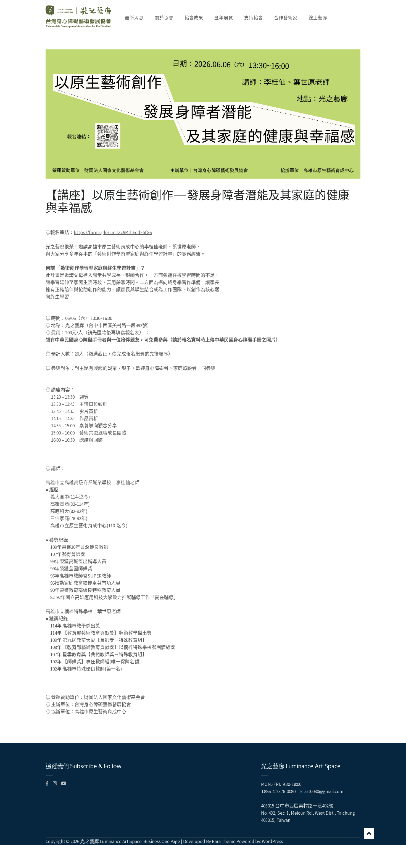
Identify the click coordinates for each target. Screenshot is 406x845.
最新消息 (134, 17)
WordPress (272, 841)
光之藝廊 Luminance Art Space (111, 841)
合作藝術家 (285, 17)
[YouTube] (63, 783)
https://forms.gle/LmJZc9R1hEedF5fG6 (113, 232)
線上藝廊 (318, 17)
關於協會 (164, 17)
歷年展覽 (223, 17)
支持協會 (253, 17)
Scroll (369, 833)
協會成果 (193, 17)
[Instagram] (55, 783)
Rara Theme (224, 841)
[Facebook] (47, 783)
